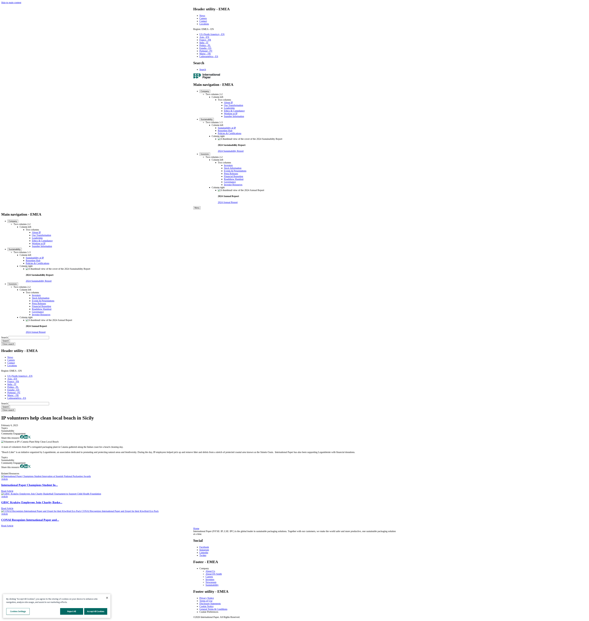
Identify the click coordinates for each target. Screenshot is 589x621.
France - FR (205, 40)
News (202, 15)
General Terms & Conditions (213, 609)
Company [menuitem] (205, 91)
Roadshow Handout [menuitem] (233, 179)
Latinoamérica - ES (208, 56)
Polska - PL (205, 45)
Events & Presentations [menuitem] (235, 171)
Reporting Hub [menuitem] (225, 130)
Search (202, 69)
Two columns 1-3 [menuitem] (214, 122)
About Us (210, 571)
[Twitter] (29, 438)
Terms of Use (205, 601)
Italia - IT (203, 42)
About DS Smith (214, 574)
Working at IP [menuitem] (230, 113)
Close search (8, 344)
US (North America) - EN (212, 34)
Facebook (204, 547)
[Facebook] (22, 438)
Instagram (204, 550)
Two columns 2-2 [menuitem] (214, 94)
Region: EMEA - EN (203, 29)
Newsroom (211, 582)
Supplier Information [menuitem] (234, 116)
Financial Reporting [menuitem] (233, 176)
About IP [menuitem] (228, 102)
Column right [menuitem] (218, 136)
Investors (210, 579)
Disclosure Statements (210, 603)
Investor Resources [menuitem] (233, 184)
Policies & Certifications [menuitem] (229, 133)
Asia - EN (204, 37)
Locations (204, 24)
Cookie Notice (206, 606)
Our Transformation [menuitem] (233, 105)
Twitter (202, 555)
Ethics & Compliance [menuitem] (234, 110)
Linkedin (203, 552)
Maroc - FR (205, 53)
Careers (203, 18)
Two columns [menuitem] (224, 99)
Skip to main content (11, 2)
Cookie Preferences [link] (208, 612)
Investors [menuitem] (205, 154)
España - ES (205, 48)
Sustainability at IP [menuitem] (227, 128)
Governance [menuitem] (230, 182)
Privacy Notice (206, 598)
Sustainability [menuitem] (207, 119)
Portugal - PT (205, 51)
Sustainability (212, 585)
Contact (203, 21)
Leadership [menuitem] (229, 108)
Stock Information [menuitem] (232, 168)
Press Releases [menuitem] (231, 173)
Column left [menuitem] (217, 97)
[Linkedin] (26, 438)
